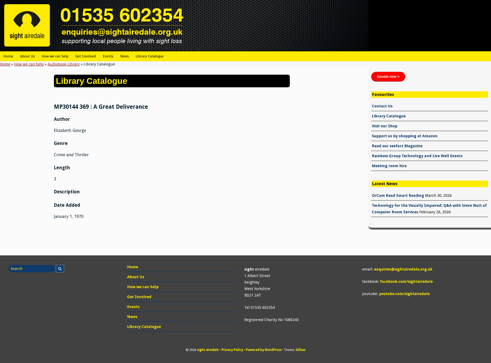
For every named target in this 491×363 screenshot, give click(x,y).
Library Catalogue (150, 56)
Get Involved (85, 56)
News (124, 56)
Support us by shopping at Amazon (404, 136)
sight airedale (208, 350)
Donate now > (388, 76)
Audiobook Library (64, 64)
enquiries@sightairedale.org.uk (403, 269)
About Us (27, 56)
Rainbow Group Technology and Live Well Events (417, 156)
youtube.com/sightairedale (404, 293)
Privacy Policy (232, 350)
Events (108, 56)
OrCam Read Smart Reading (398, 195)
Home (8, 56)
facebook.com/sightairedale (406, 281)
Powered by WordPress (263, 350)
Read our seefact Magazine (397, 146)
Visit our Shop (384, 126)
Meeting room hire (389, 166)
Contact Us (382, 106)
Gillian (301, 350)
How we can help (55, 56)
